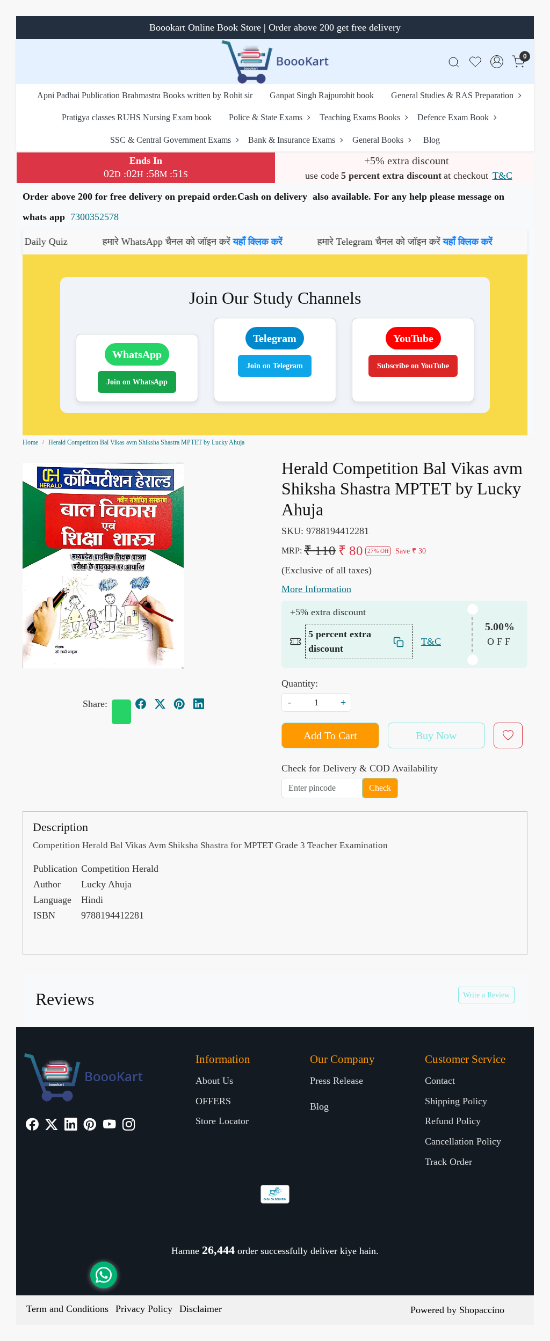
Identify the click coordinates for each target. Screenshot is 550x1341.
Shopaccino (481, 1309)
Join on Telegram (275, 366)
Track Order (448, 1161)
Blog (431, 139)
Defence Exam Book (453, 117)
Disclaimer (200, 1308)
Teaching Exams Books (360, 117)
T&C (502, 175)
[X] (51, 1125)
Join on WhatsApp (137, 382)
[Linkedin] (70, 1125)
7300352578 (94, 217)
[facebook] (140, 703)
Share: (95, 703)
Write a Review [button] (486, 995)
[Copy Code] (399, 641)
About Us (214, 1080)
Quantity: (299, 683)
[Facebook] (32, 1125)
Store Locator (222, 1121)
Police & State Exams (265, 117)
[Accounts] (497, 61)
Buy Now (436, 735)
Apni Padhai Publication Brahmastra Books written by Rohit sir (144, 95)
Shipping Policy (456, 1101)
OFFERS (213, 1101)
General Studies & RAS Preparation (452, 95)
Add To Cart (330, 735)
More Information (316, 589)
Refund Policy (453, 1121)
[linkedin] (198, 703)
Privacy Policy (143, 1308)
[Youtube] (109, 1125)
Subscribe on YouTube (413, 366)
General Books (377, 139)
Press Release (336, 1080)
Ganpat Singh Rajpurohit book (322, 95)
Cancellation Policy (463, 1141)
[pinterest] (179, 703)
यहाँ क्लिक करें (209, 241)
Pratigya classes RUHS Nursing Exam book (137, 117)
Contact (440, 1080)
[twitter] (160, 703)
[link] (454, 62)
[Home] (275, 62)
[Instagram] (128, 1125)
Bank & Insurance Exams (291, 139)
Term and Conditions (67, 1308)
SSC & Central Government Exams (170, 139)
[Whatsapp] (121, 711)
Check (380, 787)
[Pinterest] (90, 1125)
